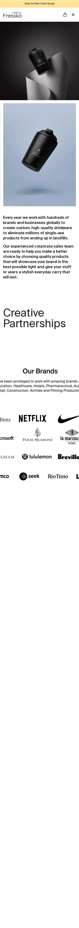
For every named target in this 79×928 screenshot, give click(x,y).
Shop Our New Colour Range (40, 4)
